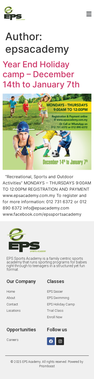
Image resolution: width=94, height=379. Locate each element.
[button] (61, 14)
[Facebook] (51, 341)
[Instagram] (60, 341)
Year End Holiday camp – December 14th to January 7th (41, 74)
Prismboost (47, 366)
